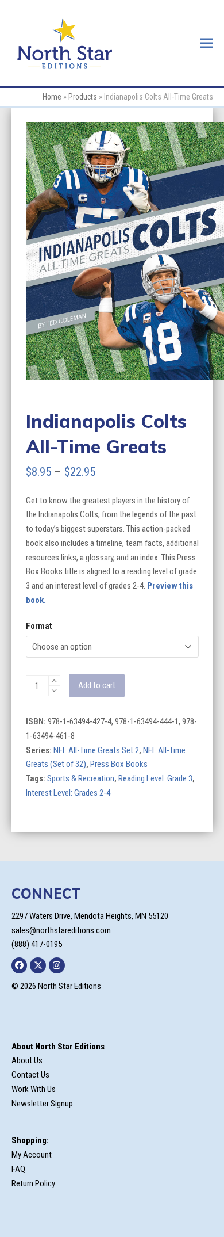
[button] (206, 43)
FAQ (18, 1169)
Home (52, 96)
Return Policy (33, 1183)
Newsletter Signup (42, 1103)
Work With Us (33, 1089)
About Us (27, 1060)
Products (82, 96)
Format (39, 626)
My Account (31, 1155)
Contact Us (30, 1075)
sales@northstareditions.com (61, 930)
